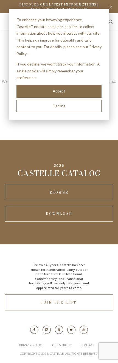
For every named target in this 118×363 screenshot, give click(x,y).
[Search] (110, 21)
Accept (59, 91)
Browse (59, 192)
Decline (59, 105)
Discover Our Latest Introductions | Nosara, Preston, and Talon (59, 6)
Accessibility (62, 345)
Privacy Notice (31, 345)
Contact (87, 345)
